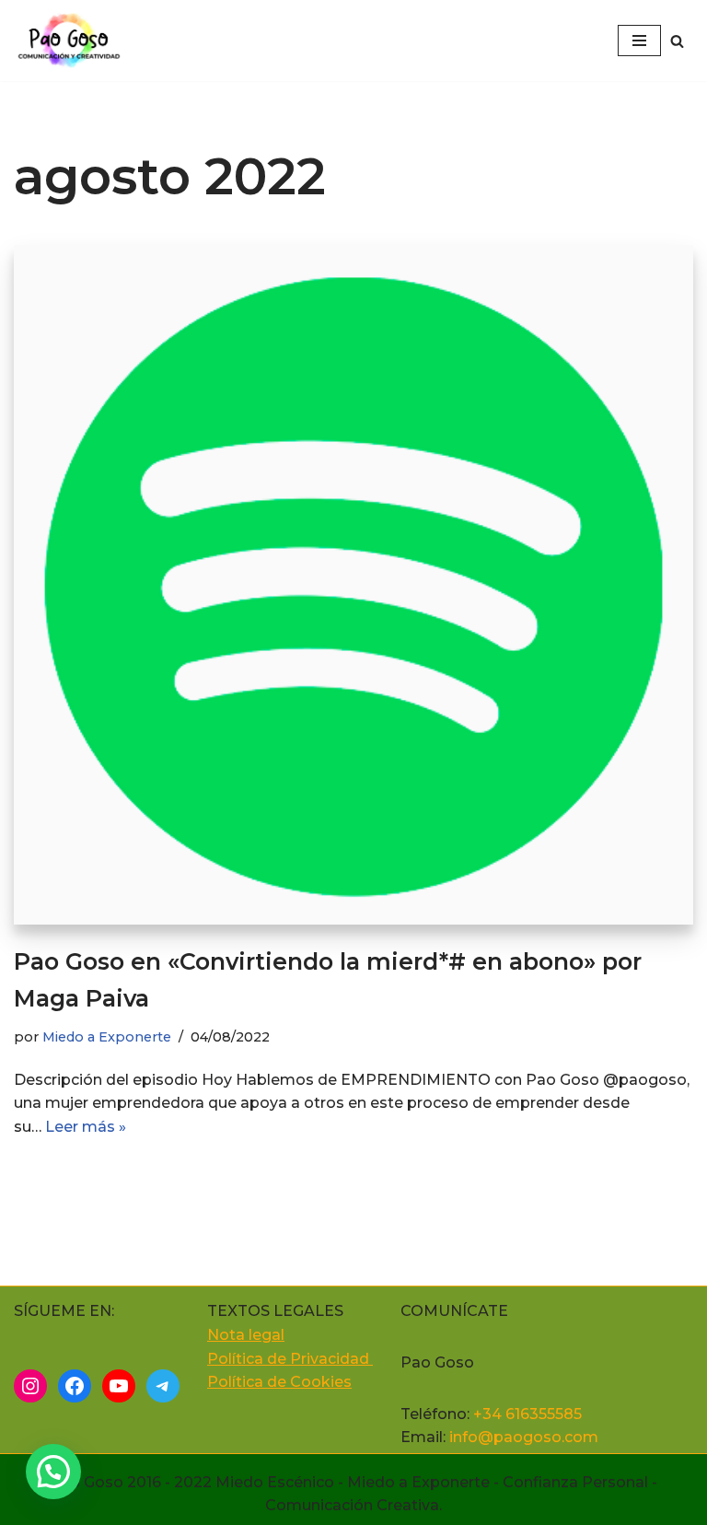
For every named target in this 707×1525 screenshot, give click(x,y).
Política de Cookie (275, 1382)
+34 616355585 (527, 1414)
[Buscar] (677, 41)
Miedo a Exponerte (106, 1037)
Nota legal (245, 1335)
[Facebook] (74, 1386)
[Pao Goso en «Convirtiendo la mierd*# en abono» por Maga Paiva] (353, 585)
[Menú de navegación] (639, 40)
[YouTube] (118, 1386)
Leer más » (85, 1126)
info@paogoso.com (523, 1437)
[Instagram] (30, 1386)
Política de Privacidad (290, 1359)
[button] (53, 1471)
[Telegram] (163, 1386)
